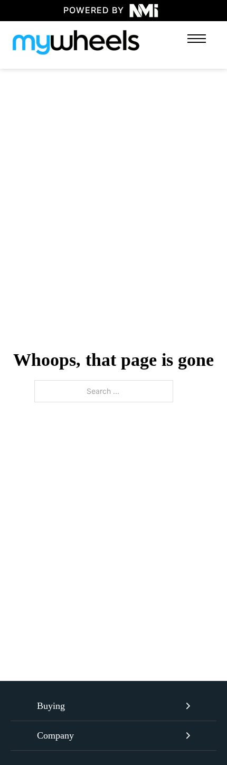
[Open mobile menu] (196, 38)
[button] (113, 706)
